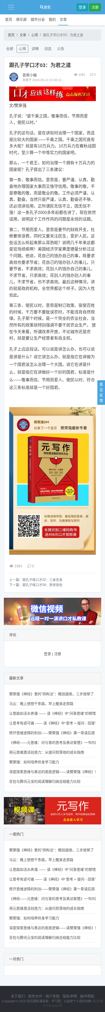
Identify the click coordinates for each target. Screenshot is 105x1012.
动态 (47, 49)
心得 (34, 35)
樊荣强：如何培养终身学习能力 (34, 762)
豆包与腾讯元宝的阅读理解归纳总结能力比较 (45, 781)
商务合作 (35, 996)
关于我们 (18, 996)
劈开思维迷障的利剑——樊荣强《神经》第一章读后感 (52, 733)
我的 (52, 19)
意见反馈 (101, 392)
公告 (60, 49)
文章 (63, 19)
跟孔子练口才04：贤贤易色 (42, 585)
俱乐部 (21, 19)
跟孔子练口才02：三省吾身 (42, 580)
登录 (82, 7)
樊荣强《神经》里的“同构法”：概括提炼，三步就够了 (51, 694)
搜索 (47, 7)
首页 (8, 19)
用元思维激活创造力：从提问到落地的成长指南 (46, 752)
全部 (9, 49)
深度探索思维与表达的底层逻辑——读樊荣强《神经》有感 (55, 772)
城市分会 (38, 19)
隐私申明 (70, 996)
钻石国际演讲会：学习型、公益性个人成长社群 (59, 1001)
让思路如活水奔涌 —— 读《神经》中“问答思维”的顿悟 (52, 713)
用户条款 (52, 996)
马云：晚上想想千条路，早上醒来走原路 (41, 704)
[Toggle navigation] (11, 7)
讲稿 (35, 49)
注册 (95, 7)
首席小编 (29, 75)
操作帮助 (87, 996)
